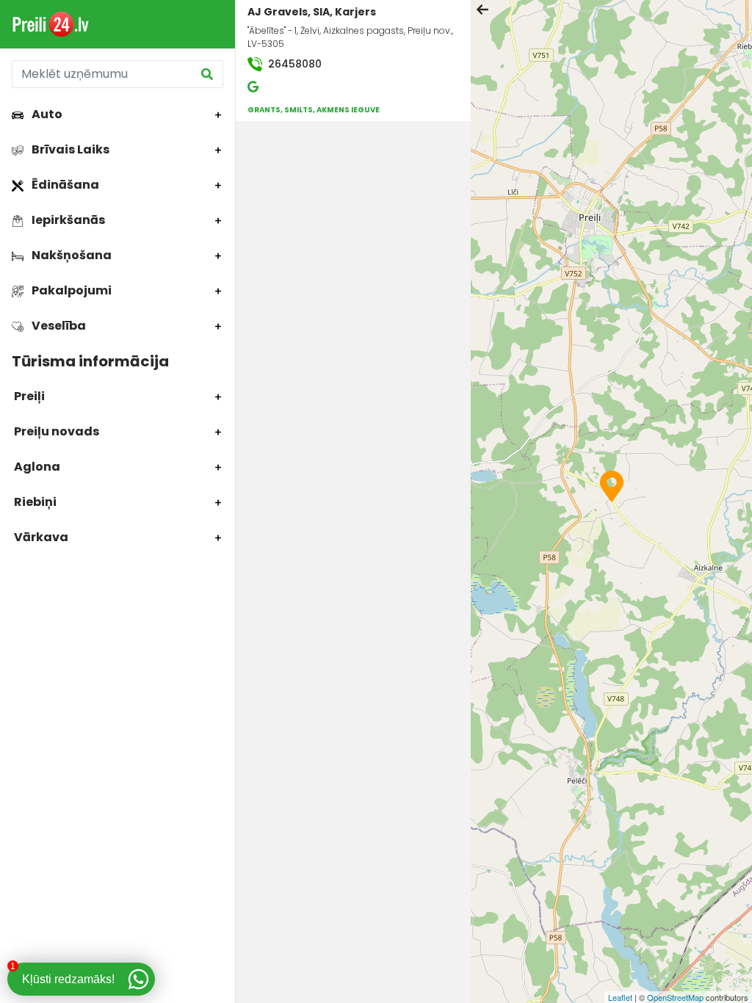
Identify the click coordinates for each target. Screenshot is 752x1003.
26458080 (293, 64)
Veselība (57, 325)
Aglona (36, 466)
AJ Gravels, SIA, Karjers (311, 11)
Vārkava (40, 537)
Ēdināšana (64, 184)
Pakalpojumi (70, 290)
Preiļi (28, 396)
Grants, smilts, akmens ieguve (313, 109)
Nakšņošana (70, 255)
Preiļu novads (55, 431)
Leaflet (620, 997)
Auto (45, 114)
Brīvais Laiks (69, 149)
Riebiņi (34, 501)
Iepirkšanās (67, 219)
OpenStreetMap (675, 997)
